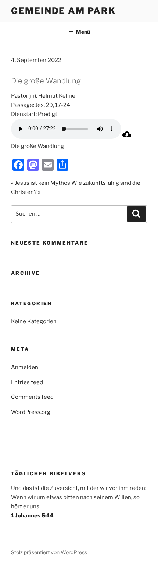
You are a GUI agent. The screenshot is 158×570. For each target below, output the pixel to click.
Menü (83, 32)
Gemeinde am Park (63, 11)
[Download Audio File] (126, 137)
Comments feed (32, 397)
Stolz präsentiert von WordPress (49, 552)
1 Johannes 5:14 (32, 515)
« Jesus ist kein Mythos (40, 183)
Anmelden (24, 367)
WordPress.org (30, 412)
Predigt (47, 114)
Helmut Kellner (58, 96)
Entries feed (27, 382)
